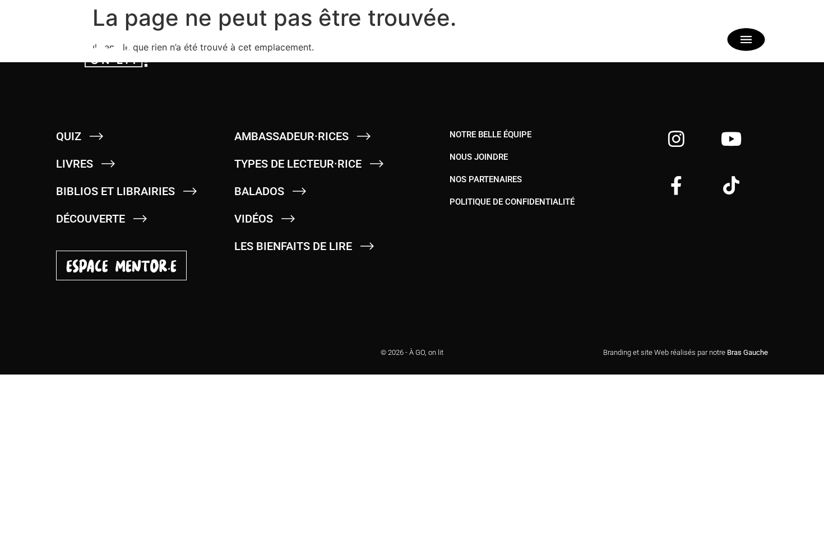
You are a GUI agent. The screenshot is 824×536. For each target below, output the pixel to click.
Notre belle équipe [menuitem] (490, 135)
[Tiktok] (731, 185)
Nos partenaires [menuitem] (486, 179)
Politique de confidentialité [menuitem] (512, 202)
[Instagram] (676, 139)
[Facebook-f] (676, 185)
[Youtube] (731, 139)
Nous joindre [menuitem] (479, 157)
